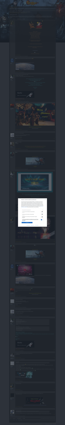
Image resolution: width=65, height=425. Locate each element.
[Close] (45, 199)
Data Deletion (28, 225)
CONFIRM (27, 222)
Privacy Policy (36, 225)
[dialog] (32, 212)
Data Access (32, 225)
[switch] (42, 211)
